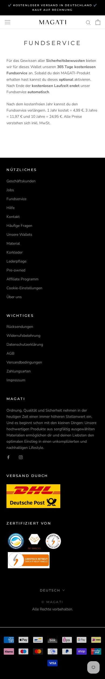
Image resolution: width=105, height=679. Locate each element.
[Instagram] (21, 457)
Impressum (15, 380)
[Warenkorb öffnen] (98, 22)
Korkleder (14, 252)
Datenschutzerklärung (24, 344)
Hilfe (10, 207)
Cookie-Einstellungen (24, 288)
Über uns (14, 297)
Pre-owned (15, 270)
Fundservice (16, 198)
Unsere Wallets (19, 234)
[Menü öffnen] (7, 22)
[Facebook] (8, 457)
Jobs (10, 190)
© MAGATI (52, 602)
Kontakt (13, 216)
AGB (10, 353)
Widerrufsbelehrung (23, 335)
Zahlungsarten (18, 371)
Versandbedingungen (24, 362)
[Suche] (88, 22)
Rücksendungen (19, 326)
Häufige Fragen (19, 225)
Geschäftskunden (21, 181)
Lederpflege (16, 261)
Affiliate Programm (22, 279)
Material (13, 243)
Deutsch (50, 590)
